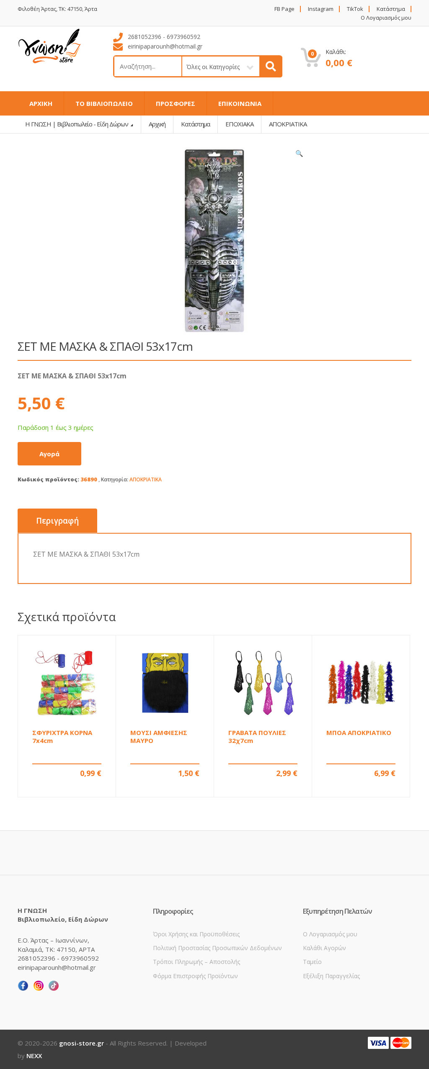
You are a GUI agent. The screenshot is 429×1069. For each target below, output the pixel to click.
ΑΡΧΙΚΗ (40, 103)
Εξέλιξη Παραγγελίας (331, 976)
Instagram (320, 9)
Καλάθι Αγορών (324, 948)
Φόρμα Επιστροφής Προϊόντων (195, 976)
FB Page (284, 9)
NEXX (34, 1055)
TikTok (355, 9)
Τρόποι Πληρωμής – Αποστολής (196, 962)
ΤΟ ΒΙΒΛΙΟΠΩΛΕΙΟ (104, 103)
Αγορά (49, 454)
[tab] (57, 521)
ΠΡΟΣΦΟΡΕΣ (175, 103)
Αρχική (157, 124)
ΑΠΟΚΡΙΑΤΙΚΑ (145, 479)
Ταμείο (312, 962)
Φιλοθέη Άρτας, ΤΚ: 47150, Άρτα (57, 9)
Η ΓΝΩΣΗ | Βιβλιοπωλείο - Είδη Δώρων (77, 124)
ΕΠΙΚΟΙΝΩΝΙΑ (239, 103)
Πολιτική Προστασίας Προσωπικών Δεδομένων (217, 948)
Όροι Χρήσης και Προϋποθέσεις (196, 934)
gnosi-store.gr (81, 1043)
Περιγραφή (57, 520)
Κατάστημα (391, 9)
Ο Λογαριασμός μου (386, 18)
